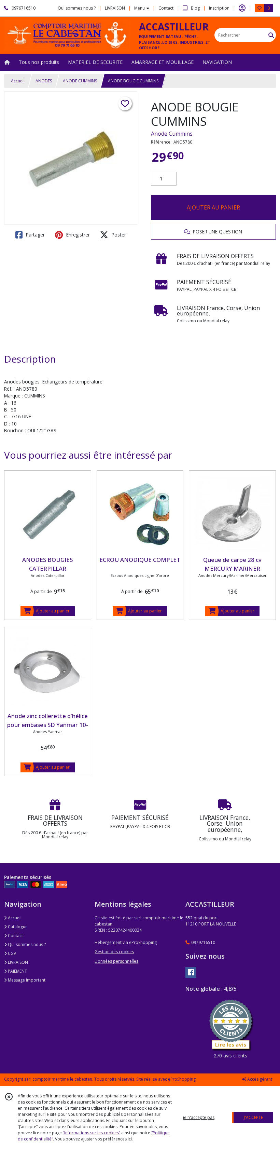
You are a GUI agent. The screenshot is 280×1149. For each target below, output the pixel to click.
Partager (34, 234)
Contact (165, 8)
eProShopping (182, 1079)
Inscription (219, 8)
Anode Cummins (172, 133)
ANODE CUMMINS (80, 81)
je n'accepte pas (198, 1117)
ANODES (44, 81)
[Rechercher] (271, 35)
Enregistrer (77, 234)
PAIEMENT (17, 971)
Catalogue (17, 927)
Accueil (18, 81)
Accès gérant (259, 1079)
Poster (118, 234)
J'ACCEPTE (253, 1117)
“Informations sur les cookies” (91, 1133)
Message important (26, 980)
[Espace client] (242, 8)
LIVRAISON (17, 962)
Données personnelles (116, 961)
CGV (11, 953)
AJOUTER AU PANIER (213, 207)
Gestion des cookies (114, 952)
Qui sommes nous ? (26, 944)
